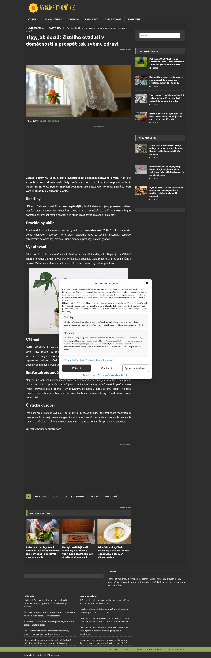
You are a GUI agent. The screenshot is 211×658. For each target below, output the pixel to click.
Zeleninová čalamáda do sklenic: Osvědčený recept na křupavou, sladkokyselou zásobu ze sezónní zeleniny (104, 620)
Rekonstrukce (53, 19)
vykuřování (111, 496)
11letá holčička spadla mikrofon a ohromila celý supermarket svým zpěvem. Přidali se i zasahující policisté (46, 603)
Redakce (113, 649)
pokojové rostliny (75, 496)
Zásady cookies (89, 375)
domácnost (40, 496)
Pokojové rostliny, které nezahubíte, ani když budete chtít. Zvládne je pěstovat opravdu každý (42, 552)
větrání (95, 496)
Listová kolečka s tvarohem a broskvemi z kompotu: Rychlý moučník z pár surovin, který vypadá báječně (103, 642)
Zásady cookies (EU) (175, 649)
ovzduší (56, 496)
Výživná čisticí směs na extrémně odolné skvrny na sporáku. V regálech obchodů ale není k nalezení (166, 191)
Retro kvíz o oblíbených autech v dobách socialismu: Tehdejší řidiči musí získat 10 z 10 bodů (166, 116)
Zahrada (73, 19)
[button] (147, 283)
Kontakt (124, 375)
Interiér (31, 19)
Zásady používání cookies (109, 375)
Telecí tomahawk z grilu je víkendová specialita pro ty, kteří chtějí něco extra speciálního (104, 611)
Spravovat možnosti (135, 368)
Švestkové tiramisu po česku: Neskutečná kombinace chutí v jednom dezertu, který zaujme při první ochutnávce (104, 630)
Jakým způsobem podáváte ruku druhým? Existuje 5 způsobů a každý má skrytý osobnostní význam (47, 642)
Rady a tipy (92, 19)
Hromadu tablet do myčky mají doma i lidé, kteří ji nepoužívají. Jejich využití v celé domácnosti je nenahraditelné (166, 170)
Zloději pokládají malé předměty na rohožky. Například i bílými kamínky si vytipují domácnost (77, 552)
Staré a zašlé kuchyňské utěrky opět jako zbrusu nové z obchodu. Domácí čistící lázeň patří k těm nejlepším (166, 149)
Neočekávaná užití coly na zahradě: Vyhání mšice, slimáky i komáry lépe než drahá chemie (46, 632)
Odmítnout (106, 368)
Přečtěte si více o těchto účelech (99, 360)
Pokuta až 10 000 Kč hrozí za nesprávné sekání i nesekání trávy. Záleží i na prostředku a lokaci (166, 61)
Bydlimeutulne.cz (115, 585)
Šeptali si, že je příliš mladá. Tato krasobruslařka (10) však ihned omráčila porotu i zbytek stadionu (49, 614)
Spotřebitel (135, 19)
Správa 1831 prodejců (74, 360)
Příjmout (76, 368)
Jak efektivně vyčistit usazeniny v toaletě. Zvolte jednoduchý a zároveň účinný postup (113, 552)
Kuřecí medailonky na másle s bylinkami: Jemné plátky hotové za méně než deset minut (104, 602)
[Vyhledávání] (160, 35)
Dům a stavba (113, 19)
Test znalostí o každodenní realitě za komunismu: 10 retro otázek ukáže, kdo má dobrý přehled (166, 98)
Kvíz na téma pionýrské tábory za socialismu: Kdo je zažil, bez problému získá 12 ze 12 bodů (166, 80)
